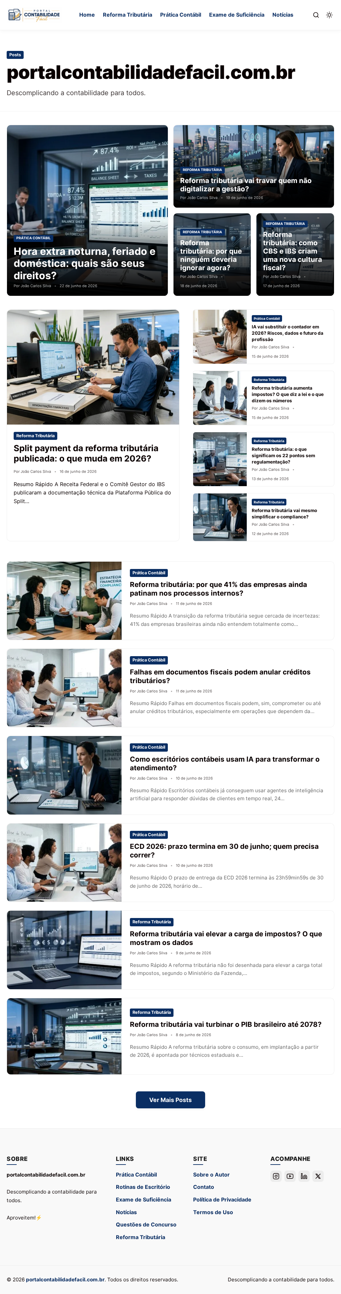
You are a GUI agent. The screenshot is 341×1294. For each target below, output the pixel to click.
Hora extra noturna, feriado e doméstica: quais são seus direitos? (85, 263)
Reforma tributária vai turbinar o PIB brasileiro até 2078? (226, 1024)
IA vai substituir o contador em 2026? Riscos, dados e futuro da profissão (287, 333)
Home (87, 14)
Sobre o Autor (211, 1174)
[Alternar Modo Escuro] (329, 15)
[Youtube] (290, 1176)
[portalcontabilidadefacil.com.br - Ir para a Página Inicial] (34, 15)
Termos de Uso (213, 1212)
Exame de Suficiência (236, 14)
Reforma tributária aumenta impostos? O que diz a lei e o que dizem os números (288, 394)
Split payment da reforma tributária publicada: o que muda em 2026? (86, 453)
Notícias (282, 14)
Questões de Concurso (146, 1224)
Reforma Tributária (127, 14)
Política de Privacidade (222, 1199)
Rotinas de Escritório (143, 1187)
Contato (203, 1187)
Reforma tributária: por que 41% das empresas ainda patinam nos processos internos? (218, 588)
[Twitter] (318, 1176)
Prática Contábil (180, 14)
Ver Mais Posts (170, 1099)
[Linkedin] (304, 1176)
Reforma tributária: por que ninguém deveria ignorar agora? (211, 255)
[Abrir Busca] (316, 15)
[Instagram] (276, 1176)
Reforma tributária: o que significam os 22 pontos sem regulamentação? (283, 455)
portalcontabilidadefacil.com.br (65, 1279)
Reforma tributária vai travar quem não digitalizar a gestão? (246, 184)
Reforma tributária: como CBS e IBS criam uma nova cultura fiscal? (292, 251)
